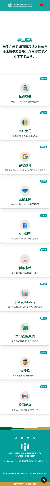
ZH (44, 5)
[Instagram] (16, 437)
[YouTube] (28, 437)
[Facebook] (22, 437)
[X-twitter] (34, 437)
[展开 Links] (44, 480)
